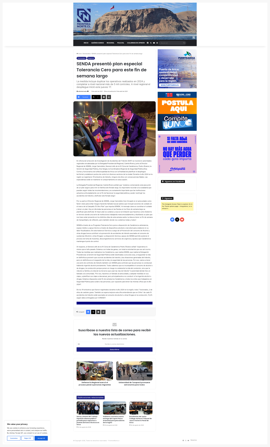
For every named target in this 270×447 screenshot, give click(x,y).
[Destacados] (135, 21)
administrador (82, 91)
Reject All (27, 438)
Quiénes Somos (97, 43)
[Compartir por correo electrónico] (104, 97)
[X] (93, 312)
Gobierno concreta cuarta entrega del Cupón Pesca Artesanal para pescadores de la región (113, 419)
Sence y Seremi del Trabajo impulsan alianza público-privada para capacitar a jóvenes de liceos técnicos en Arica (88, 420)
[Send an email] (87, 91)
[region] (27, 432)
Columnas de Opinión (136, 43)
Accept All (41, 438)
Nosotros (194, 440)
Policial (120, 43)
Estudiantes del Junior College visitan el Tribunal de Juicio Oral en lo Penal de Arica (140, 419)
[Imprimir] (109, 97)
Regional (110, 43)
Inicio (86, 43)
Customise (14, 438)
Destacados (86, 53)
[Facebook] (88, 312)
